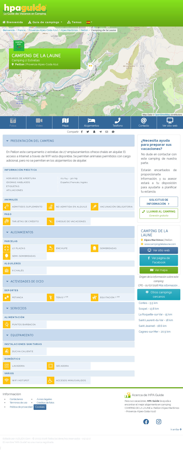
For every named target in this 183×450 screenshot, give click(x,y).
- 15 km (155, 314)
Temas (76, 22)
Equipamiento (21, 335)
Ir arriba (175, 429)
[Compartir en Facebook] (81, 132)
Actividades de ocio (27, 281)
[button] (89, 22)
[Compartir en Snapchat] (94, 132)
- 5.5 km (148, 302)
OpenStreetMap (162, 114)
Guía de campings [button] (46, 22)
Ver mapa (161, 270)
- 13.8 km (149, 308)
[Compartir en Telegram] (100, 132)
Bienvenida (14, 22)
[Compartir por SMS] (113, 132)
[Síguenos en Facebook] (146, 422)
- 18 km (156, 320)
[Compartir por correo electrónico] (107, 132)
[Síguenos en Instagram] (159, 421)
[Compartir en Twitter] (88, 132)
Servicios (18, 308)
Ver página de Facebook (160, 260)
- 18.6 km (153, 325)
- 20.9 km (154, 331)
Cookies (40, 407)
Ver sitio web (161, 250)
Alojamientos (21, 232)
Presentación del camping (32, 141)
